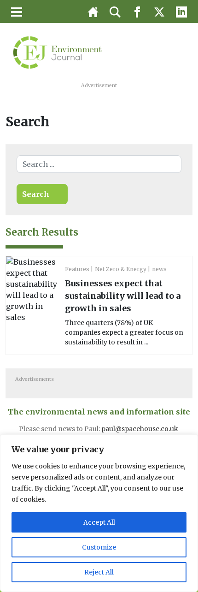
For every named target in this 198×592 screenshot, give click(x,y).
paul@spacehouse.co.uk (140, 429)
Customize (99, 547)
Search (35, 194)
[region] (99, 513)
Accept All (99, 522)
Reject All (99, 572)
